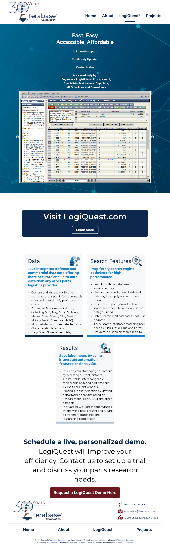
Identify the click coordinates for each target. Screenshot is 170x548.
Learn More (85, 230)
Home (90, 15)
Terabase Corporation (58, 540)
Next (152, 137)
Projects (153, 15)
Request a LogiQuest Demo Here (85, 492)
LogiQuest (129, 15)
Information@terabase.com (139, 511)
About (108, 15)
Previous (17, 137)
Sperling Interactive (125, 542)
